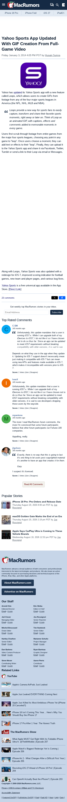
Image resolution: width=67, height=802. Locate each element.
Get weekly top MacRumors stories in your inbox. (33, 307)
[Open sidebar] (63, 5)
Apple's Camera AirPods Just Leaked (29, 684)
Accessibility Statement (11, 793)
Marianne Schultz (41, 639)
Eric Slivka (38, 606)
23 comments (8, 298)
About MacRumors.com (17, 582)
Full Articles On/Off (25, 797)
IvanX (15, 379)
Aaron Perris (39, 661)
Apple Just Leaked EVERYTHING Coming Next (34, 694)
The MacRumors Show (23, 732)
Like (27, 372)
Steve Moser (7, 661)
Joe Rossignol (40, 617)
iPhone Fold (30, 13)
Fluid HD (43, 797)
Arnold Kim (6, 606)
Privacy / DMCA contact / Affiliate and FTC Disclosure (23, 788)
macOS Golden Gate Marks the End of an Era (37, 516)
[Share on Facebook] (62, 297)
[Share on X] (54, 297)
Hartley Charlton (9, 639)
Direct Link (15, 289)
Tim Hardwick (39, 628)
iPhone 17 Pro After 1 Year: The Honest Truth (33, 723)
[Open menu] (4, 5)
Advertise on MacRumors (18, 591)
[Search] (58, 5)
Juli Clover (6, 617)
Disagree (33, 372)
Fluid (37, 797)
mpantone (17, 415)
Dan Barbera (7, 650)
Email (4, 611)
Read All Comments (33, 484)
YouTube (12, 676)
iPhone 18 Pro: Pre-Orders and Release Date (36, 501)
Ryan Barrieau (40, 650)
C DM (15, 326)
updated (17, 92)
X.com (10, 611)
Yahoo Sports (9, 285)
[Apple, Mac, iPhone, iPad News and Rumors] (23, 8)
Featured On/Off (9, 797)
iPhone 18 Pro (11, 13)
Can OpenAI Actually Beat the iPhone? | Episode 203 (37, 779)
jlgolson (16, 448)
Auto (51, 797)
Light (56, 797)
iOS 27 (47, 13)
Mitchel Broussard (9, 628)
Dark (62, 797)
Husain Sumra (52, 55)
